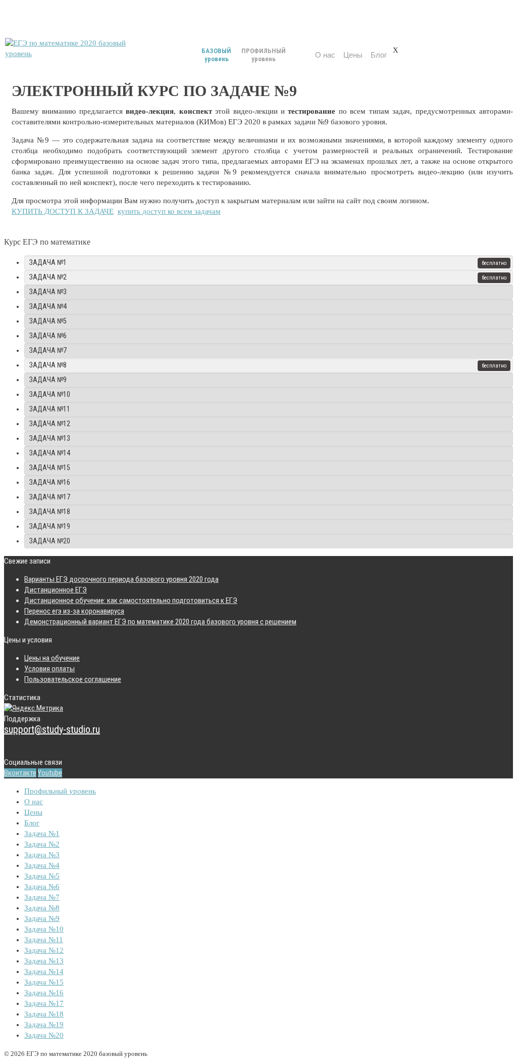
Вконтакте (20, 772)
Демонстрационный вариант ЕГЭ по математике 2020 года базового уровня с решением (160, 621)
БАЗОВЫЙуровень (216, 55)
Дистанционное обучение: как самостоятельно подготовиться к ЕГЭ (130, 600)
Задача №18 (49, 511)
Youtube (50, 772)
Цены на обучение (52, 658)
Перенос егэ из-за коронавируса (74, 611)
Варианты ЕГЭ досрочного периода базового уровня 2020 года (121, 579)
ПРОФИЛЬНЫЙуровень (263, 55)
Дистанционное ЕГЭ (55, 589)
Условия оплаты (49, 668)
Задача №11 (49, 409)
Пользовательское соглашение (72, 679)
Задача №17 (49, 497)
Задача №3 (48, 292)
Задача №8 (48, 365)
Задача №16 (49, 482)
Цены (353, 55)
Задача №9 (48, 380)
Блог (379, 55)
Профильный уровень (60, 791)
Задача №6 (48, 336)
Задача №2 (48, 277)
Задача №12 (49, 424)
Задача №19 (49, 526)
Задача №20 (49, 541)
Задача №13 (49, 438)
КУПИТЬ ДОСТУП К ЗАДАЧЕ (63, 211)
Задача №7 (48, 350)
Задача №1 (48, 262)
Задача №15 (49, 468)
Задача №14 (49, 453)
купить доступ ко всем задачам (169, 211)
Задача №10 (49, 394)
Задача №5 (48, 321)
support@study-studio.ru (52, 729)
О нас (325, 55)
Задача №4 (48, 306)
